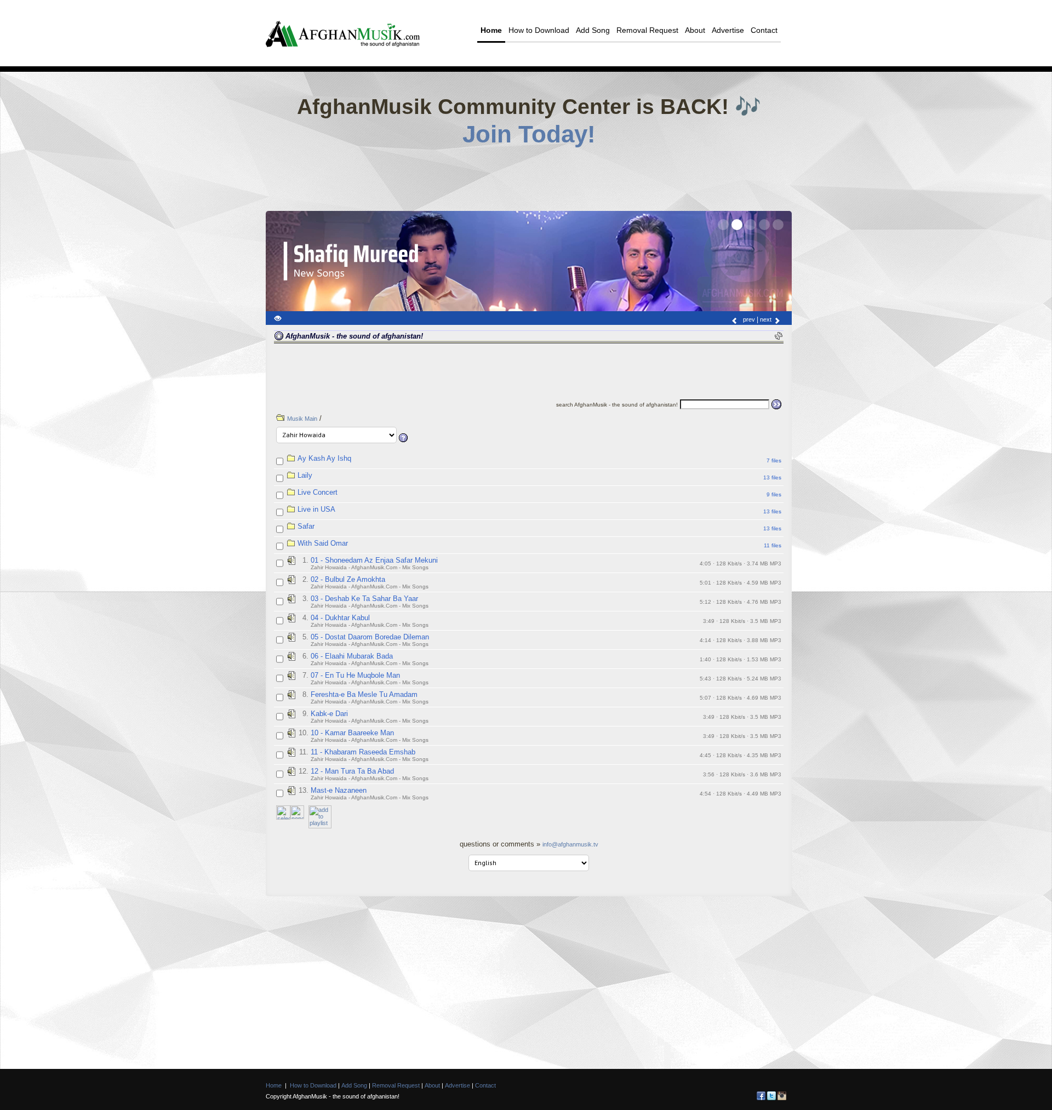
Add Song (593, 30)
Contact (764, 30)
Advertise (728, 30)
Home (491, 30)
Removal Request (647, 30)
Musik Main (302, 418)
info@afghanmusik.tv (570, 844)
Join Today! (529, 134)
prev (748, 319)
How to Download (538, 30)
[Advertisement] (528, 175)
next (766, 319)
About (695, 30)
